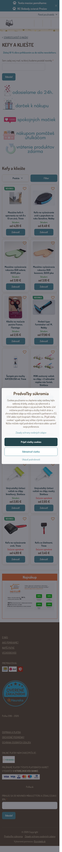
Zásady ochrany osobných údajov (31, 432)
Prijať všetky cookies (31, 441)
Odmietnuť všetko (31, 451)
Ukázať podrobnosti (31, 459)
